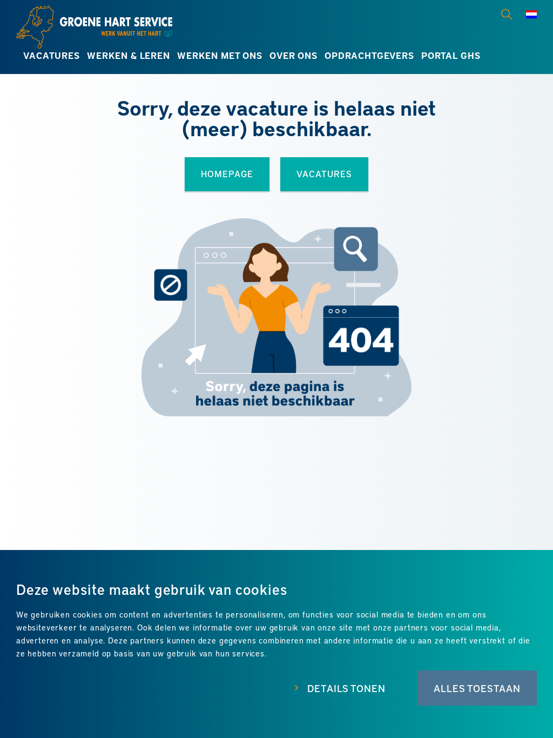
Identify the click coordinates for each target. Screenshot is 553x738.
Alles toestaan (477, 688)
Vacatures (51, 55)
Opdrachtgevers (369, 55)
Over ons (293, 55)
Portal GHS (450, 55)
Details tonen (346, 688)
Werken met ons (219, 55)
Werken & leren (128, 55)
